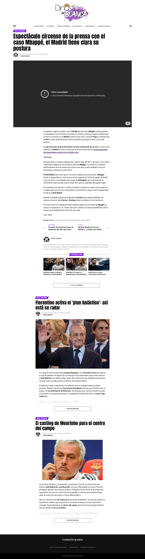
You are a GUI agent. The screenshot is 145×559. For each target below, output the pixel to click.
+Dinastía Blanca (104, 26)
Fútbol (66, 220)
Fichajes (59, 220)
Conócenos (73, 547)
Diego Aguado (48, 314)
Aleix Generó (25, 56)
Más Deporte (90, 26)
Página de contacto (88, 547)
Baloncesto (77, 26)
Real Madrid (39, 26)
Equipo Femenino (63, 26)
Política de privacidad (57, 547)
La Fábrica (50, 26)
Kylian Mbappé (75, 220)
